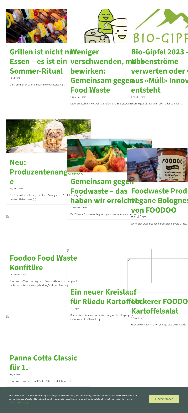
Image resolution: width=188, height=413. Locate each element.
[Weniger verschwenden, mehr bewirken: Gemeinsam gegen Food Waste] (109, 26)
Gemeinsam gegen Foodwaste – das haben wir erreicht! (103, 191)
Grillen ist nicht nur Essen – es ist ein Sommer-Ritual (43, 61)
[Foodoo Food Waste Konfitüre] (48, 232)
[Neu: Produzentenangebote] (48, 136)
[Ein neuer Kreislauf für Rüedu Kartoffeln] (109, 266)
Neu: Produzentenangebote (46, 172)
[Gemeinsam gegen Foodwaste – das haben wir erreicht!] (109, 155)
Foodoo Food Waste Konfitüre (43, 262)
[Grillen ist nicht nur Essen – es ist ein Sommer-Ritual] (48, 26)
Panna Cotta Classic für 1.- (43, 362)
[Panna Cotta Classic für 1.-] (48, 332)
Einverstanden (164, 399)
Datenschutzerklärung (18, 402)
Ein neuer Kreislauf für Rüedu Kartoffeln (106, 296)
